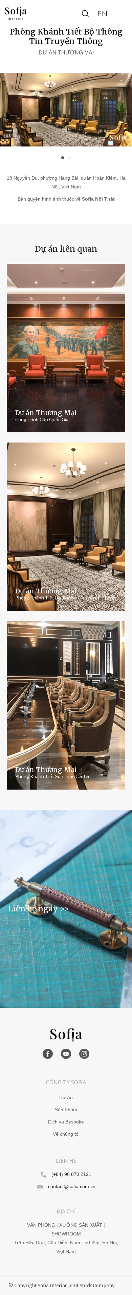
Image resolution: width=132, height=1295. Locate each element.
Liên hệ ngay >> (38, 908)
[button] (62, 157)
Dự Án (66, 1097)
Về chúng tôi (66, 1134)
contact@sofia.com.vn (71, 1186)
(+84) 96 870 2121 (71, 1174)
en (102, 13)
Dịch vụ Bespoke (66, 1121)
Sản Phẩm (66, 1109)
